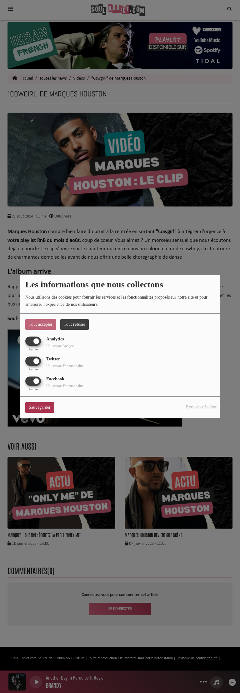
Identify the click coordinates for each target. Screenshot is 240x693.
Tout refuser (74, 324)
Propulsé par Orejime (201, 406)
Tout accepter (40, 324)
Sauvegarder (40, 407)
